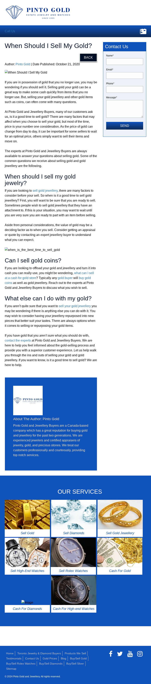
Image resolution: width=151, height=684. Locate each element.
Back (88, 57)
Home (10, 653)
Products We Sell (75, 653)
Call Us (10, 31)
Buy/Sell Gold (78, 658)
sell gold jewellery (45, 190)
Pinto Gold (23, 64)
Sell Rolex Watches (73, 571)
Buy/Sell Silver (75, 663)
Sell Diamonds (73, 533)
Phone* (110, 83)
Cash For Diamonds (27, 609)
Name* (110, 55)
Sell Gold (27, 533)
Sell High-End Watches (27, 571)
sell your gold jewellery (75, 306)
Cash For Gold (120, 571)
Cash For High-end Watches (74, 609)
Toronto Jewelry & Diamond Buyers (39, 653)
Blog (63, 658)
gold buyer (65, 278)
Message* (111, 97)
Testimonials (13, 658)
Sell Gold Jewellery (120, 533)
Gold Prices (50, 658)
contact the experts (18, 340)
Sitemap (11, 668)
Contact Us (32, 658)
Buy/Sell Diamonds (51, 663)
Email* (109, 69)
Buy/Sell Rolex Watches (20, 663)
